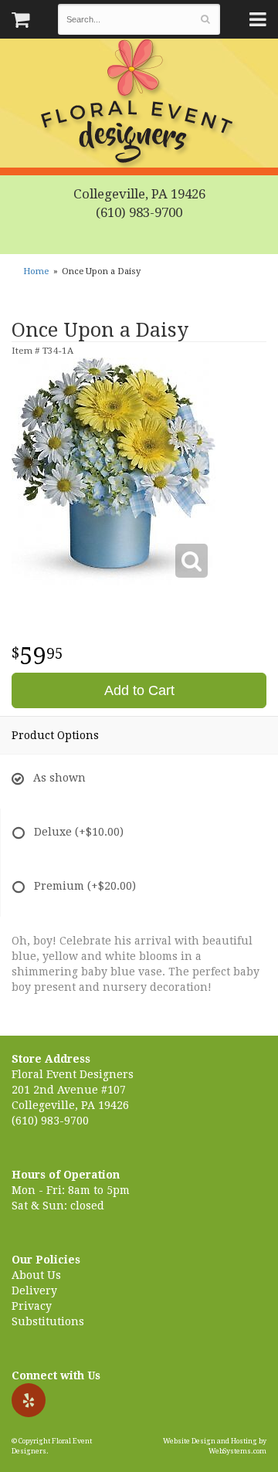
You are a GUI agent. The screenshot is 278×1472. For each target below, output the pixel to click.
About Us (36, 1275)
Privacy (32, 1306)
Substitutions (48, 1321)
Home (36, 271)
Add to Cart (139, 690)
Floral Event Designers (139, 104)
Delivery (34, 1290)
